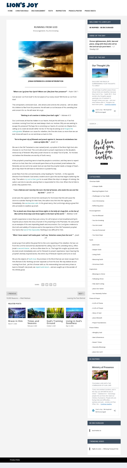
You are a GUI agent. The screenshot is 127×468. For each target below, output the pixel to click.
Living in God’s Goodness (74, 322)
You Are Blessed (97, 215)
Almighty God (97, 332)
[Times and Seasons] (36, 313)
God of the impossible (31, 230)
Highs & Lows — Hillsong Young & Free (105, 449)
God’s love (32, 259)
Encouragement (38, 11)
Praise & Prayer (75, 11)
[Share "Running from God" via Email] (55, 285)
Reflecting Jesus (97, 206)
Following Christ (98, 279)
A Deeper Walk (97, 186)
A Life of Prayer (97, 308)
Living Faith (96, 254)
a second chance (23, 248)
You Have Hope (97, 235)
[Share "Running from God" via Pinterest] (51, 285)
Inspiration (61, 11)
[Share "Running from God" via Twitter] (47, 285)
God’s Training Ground (55, 322)
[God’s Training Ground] (55, 313)
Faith (50, 11)
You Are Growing (52, 31)
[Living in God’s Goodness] (74, 313)
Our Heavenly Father (99, 293)
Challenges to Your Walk (100, 196)
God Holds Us (96, 430)
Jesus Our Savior (98, 289)
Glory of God (96, 313)
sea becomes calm (31, 203)
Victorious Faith (97, 264)
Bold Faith (96, 245)
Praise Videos (90, 11)
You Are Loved (97, 225)
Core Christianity (98, 201)
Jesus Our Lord (97, 352)
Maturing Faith (97, 259)
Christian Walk (21, 11)
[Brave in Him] (17, 313)
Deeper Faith (96, 250)
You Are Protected (98, 230)
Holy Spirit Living (98, 284)
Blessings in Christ (98, 274)
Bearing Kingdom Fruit (100, 191)
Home (10, 11)
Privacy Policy (15, 460)
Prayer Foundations (99, 323)
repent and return (42, 267)
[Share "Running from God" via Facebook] (43, 285)
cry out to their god (32, 179)
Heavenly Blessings (98, 347)
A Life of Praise (97, 303)
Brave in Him (15, 320)
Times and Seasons (33, 322)
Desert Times (97, 342)
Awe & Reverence (98, 337)
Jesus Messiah (97, 318)
